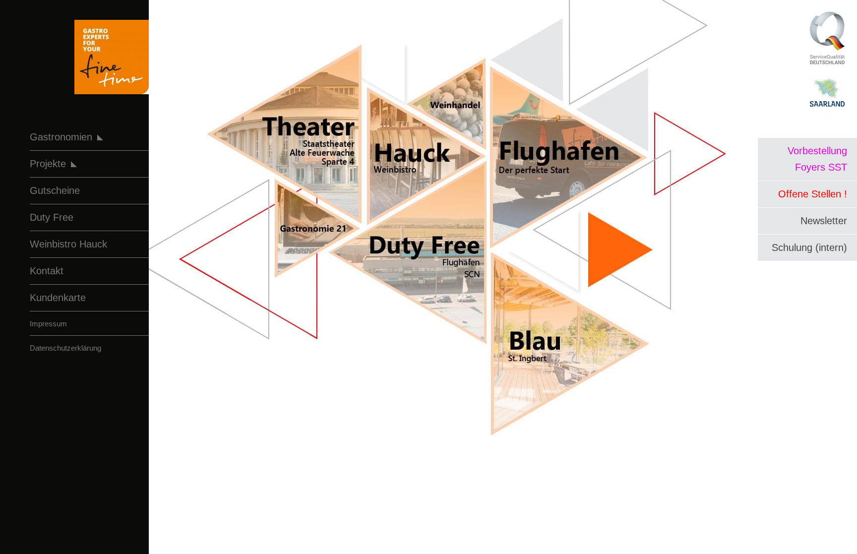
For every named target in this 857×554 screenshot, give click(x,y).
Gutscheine (55, 190)
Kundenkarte (58, 297)
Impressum (48, 323)
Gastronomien (61, 136)
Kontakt (46, 270)
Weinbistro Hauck (68, 244)
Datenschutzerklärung (65, 348)
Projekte (48, 163)
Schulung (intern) (809, 247)
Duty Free (51, 217)
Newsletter (823, 220)
